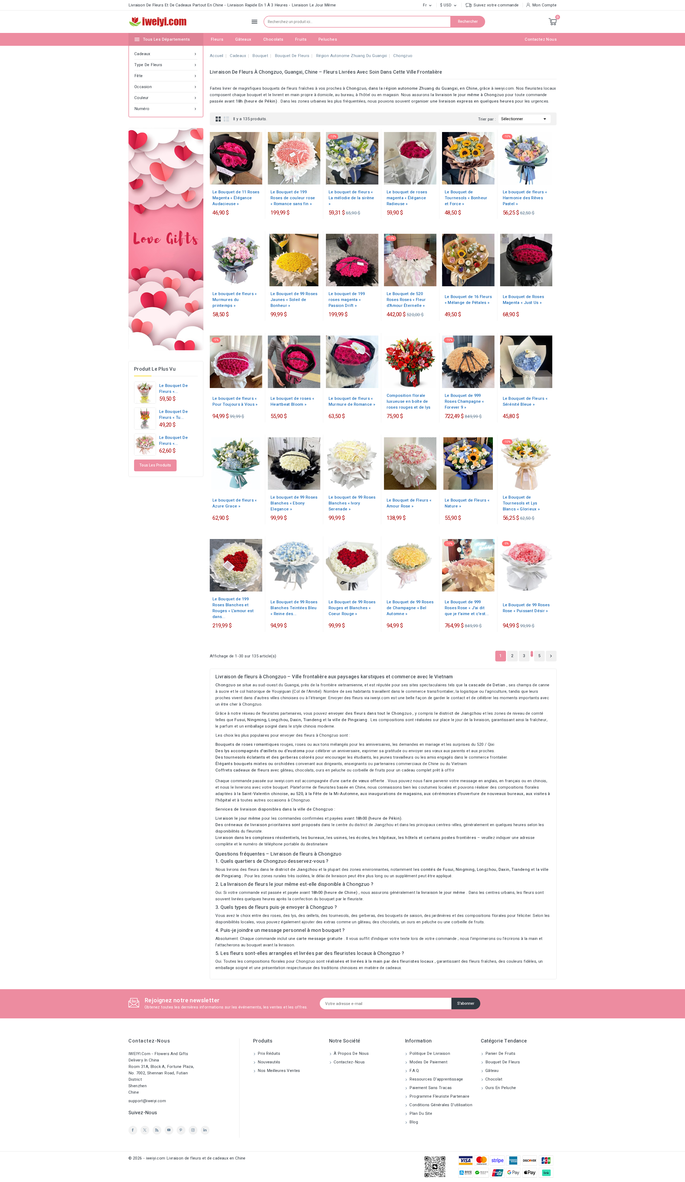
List (226, 119)
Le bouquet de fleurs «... (173, 388)
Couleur (165, 98)
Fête (165, 76)
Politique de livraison (429, 1053)
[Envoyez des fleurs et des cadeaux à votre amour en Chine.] (165, 239)
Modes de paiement (427, 1062)
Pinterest (181, 1130)
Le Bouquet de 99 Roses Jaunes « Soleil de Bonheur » (294, 299)
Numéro (165, 109)
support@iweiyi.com (147, 1101)
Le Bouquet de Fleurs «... (173, 440)
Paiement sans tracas (430, 1088)
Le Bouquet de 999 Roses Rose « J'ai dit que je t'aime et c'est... (467, 608)
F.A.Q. (414, 1071)
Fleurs (217, 39)
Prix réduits (268, 1053)
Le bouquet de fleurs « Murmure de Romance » (352, 401)
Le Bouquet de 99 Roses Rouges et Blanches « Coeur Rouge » (352, 608)
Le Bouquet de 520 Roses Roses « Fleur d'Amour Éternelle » (406, 299)
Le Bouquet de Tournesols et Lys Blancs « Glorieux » (521, 503)
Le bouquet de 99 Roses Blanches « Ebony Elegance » (294, 503)
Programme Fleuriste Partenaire (438, 1096)
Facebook (132, 1130)
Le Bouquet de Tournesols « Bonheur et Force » (466, 198)
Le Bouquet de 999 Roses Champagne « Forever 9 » (464, 401)
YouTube (169, 1130)
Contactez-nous (149, 1041)
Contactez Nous (541, 39)
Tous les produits (155, 465)
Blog (413, 1122)
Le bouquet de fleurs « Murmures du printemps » (234, 299)
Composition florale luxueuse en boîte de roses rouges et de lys (409, 401)
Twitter (144, 1130)
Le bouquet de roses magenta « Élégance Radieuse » (407, 198)
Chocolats (273, 39)
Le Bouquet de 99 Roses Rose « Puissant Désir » (526, 608)
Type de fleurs (165, 65)
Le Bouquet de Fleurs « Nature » (467, 503)
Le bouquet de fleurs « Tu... (173, 414)
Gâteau (491, 1071)
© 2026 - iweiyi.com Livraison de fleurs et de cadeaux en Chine (187, 1158)
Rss (157, 1130)
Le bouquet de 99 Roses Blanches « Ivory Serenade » (352, 503)
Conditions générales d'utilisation (440, 1105)
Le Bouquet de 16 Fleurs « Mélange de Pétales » (468, 300)
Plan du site (420, 1113)
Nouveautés (268, 1062)
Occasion (165, 87)
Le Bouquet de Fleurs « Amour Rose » (409, 503)
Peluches (327, 39)
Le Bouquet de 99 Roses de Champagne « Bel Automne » (410, 608)
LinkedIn (205, 1130)
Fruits (300, 39)
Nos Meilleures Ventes (278, 1071)
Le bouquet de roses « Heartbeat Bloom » (292, 401)
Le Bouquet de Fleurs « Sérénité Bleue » (525, 401)
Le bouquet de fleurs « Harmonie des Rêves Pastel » (525, 198)
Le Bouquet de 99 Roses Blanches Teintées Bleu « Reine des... (294, 608)
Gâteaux (243, 39)
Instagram (193, 1130)
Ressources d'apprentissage (435, 1079)
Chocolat (493, 1079)
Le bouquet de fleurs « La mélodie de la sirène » (351, 198)
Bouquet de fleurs (502, 1062)
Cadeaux (165, 54)
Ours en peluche (500, 1088)
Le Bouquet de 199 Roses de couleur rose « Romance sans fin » (293, 198)
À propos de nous (351, 1053)
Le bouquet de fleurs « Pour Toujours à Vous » (235, 401)
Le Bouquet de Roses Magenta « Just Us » (523, 300)
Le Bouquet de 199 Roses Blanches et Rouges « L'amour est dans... (233, 608)
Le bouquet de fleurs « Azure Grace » (234, 503)
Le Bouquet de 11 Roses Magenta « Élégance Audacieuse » (236, 198)
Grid (218, 119)
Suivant (551, 656)
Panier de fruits (500, 1053)
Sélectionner (524, 119)
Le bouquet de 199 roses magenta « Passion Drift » (347, 299)
